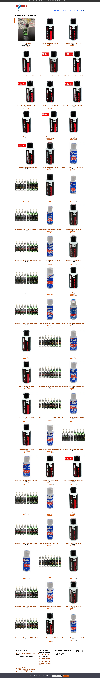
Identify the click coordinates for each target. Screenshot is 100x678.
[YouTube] (83, 651)
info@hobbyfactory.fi (44, 658)
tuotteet (57, 10)
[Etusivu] (22, 9)
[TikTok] (80, 651)
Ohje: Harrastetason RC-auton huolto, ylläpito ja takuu (27, 672)
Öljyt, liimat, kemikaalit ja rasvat (27, 14)
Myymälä (64, 10)
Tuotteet (17, 14)
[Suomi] (84, 10)
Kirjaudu (72, 10)
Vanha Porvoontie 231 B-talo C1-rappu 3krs (27, 653)
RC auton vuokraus (44, 664)
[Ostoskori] (81, 11)
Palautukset (18, 668)
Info (77, 10)
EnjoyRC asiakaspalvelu (45, 661)
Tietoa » (48, 675)
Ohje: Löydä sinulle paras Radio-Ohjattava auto (25, 669)
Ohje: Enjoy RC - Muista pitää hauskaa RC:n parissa (26, 671)
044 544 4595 (45, 655)
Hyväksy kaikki (66, 675)
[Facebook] (75, 651)
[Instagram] (77, 651)
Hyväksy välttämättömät (57, 675)
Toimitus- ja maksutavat (21, 667)
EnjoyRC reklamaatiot (45, 663)
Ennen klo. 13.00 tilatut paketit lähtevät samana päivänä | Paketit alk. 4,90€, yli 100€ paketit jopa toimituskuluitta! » (50, 0)
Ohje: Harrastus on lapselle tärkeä (22, 670)
